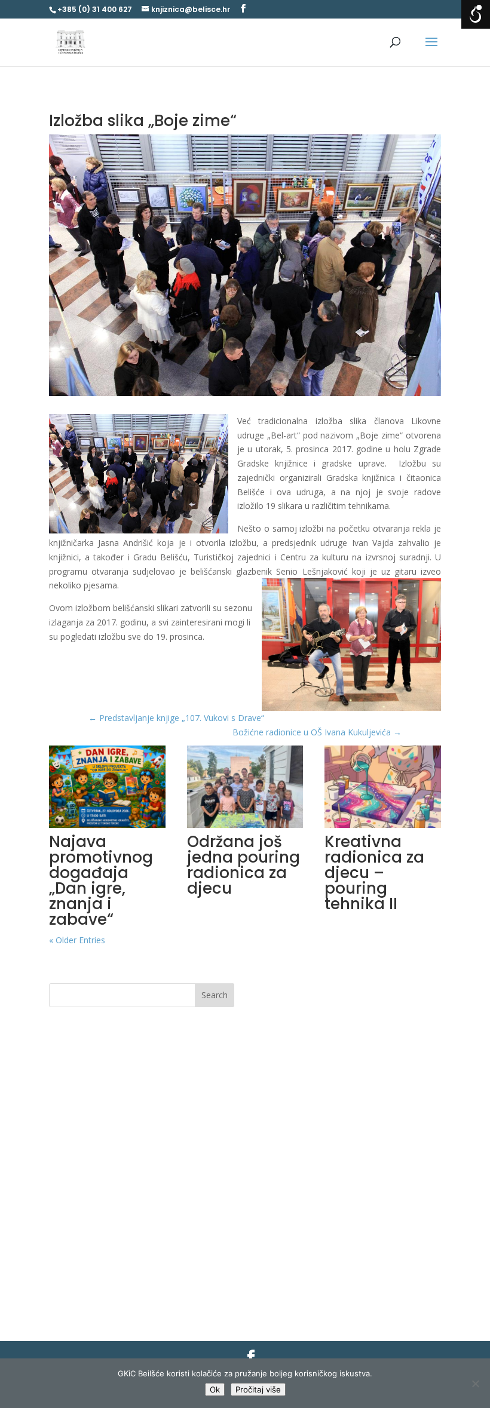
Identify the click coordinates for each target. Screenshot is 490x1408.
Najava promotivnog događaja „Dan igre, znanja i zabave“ (101, 880)
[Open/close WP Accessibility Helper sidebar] (475, 14)
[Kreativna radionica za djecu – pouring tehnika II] (382, 787)
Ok (215, 1389)
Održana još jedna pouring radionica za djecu (243, 865)
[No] (475, 1383)
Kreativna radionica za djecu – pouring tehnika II (374, 873)
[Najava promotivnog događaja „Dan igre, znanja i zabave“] (107, 787)
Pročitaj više (258, 1389)
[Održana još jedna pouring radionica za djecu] (245, 787)
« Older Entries (77, 940)
